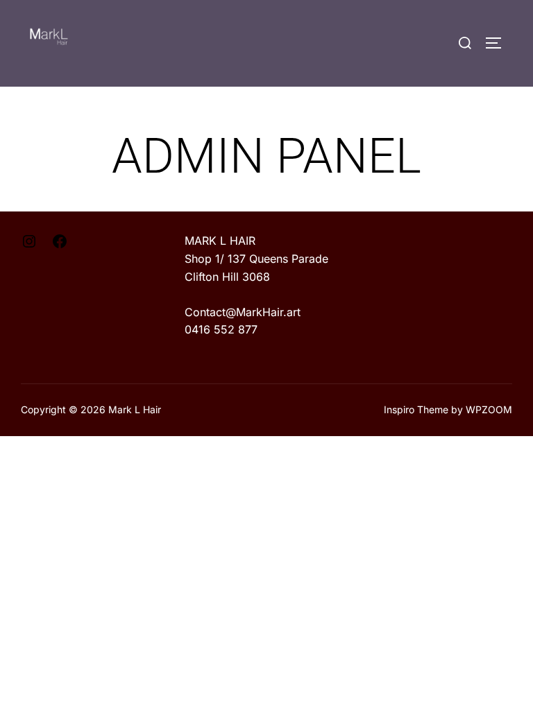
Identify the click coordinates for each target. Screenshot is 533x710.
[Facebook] (59, 245)
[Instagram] (29, 245)
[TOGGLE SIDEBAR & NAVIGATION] (498, 43)
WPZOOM (489, 409)
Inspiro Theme (416, 409)
